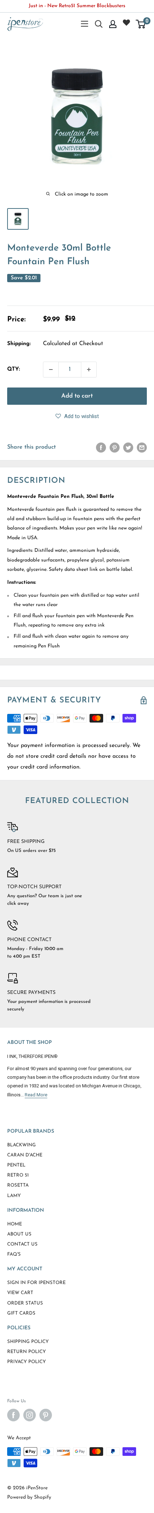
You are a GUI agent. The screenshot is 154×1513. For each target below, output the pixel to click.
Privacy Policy (26, 1362)
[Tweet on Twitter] (128, 447)
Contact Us (22, 1244)
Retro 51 (18, 1175)
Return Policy (26, 1351)
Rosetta (18, 1185)
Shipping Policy (28, 1341)
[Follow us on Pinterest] (45, 1415)
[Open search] (99, 24)
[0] (140, 24)
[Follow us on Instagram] (29, 1415)
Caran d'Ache (24, 1155)
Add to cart (77, 396)
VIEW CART (20, 1292)
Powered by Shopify (29, 1497)
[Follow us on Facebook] (13, 1415)
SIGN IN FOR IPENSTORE (36, 1282)
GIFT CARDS (21, 1313)
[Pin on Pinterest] (115, 447)
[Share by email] (142, 447)
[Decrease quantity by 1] (50, 369)
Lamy (14, 1195)
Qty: (13, 369)
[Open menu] (84, 24)
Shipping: (19, 344)
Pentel (16, 1165)
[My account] (112, 24)
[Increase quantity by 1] (88, 369)
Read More (36, 1094)
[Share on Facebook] (101, 447)
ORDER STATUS (25, 1303)
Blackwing (21, 1145)
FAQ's (14, 1254)
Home (14, 1224)
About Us (19, 1234)
